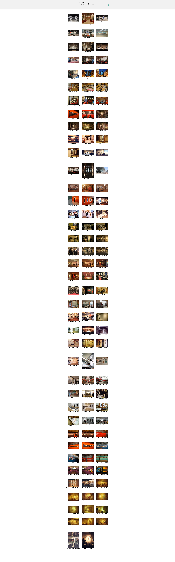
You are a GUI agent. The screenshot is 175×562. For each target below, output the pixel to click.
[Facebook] (77, 556)
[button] (108, 5)
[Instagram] (76, 556)
